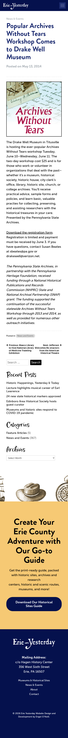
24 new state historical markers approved (33, 396)
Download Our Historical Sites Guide (34, 604)
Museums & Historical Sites (34, 680)
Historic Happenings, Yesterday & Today (32, 382)
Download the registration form (29, 232)
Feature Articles (16, 432)
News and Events (25, 336)
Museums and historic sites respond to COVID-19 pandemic (31, 411)
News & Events (15, 18)
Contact (34, 694)
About (34, 689)
